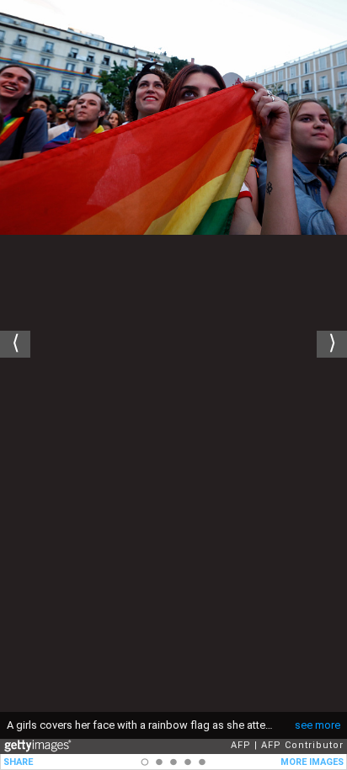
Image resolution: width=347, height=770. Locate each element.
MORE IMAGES (312, 762)
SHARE (18, 762)
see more (317, 725)
